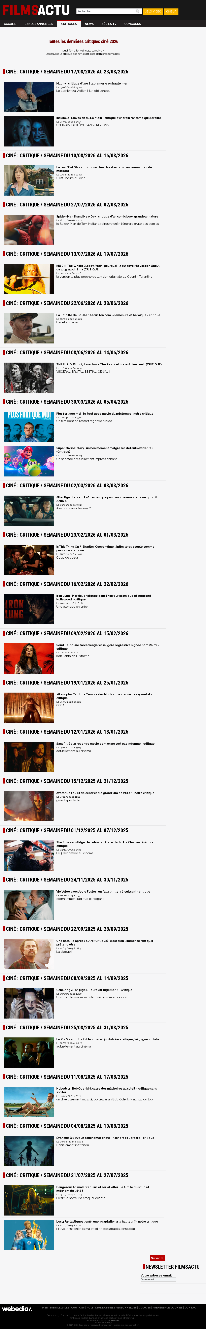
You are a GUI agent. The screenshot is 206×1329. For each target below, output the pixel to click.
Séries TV (109, 24)
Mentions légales (55, 1307)
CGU (74, 1307)
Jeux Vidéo (153, 11)
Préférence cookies (167, 1307)
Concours (132, 24)
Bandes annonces (39, 24)
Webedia (114, 1320)
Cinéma (171, 11)
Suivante (157, 1258)
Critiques (69, 24)
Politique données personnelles (112, 1307)
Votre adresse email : (157, 1275)
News (89, 24)
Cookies (145, 1307)
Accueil (10, 24)
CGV (82, 1307)
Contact (191, 1307)
